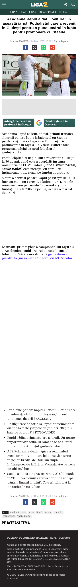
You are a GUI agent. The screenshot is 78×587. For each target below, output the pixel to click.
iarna (31, 512)
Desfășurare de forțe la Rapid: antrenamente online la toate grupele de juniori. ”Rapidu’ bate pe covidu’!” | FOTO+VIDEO (41, 428)
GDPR (53, 538)
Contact (64, 538)
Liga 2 (13, 12)
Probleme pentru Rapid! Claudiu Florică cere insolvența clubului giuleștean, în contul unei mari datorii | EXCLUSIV (41, 414)
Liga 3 (23, 12)
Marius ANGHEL (19, 41)
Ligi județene (61, 41)
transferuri (9, 516)
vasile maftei (24, 516)
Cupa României (47, 12)
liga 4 (39, 512)
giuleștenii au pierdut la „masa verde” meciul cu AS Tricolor (37, 256)
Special (63, 12)
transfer (58, 512)
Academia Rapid (18, 512)
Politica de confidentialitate (27, 538)
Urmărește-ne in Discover (56, 123)
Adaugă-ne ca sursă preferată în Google (17, 123)
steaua (48, 512)
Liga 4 (32, 12)
